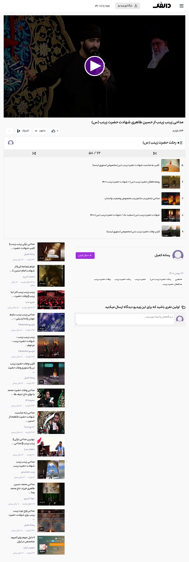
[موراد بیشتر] (9, 131)
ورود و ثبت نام (102, 6)
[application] (94, 66)
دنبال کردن (83, 255)
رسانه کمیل (162, 255)
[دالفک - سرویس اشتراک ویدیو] (165, 6)
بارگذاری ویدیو (125, 6)
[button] (94, 66)
